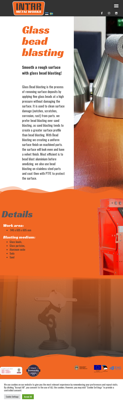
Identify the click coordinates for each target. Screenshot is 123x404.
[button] (116, 6)
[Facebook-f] (102, 13)
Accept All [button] (28, 396)
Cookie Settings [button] (12, 396)
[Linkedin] (116, 13)
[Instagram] (109, 13)
